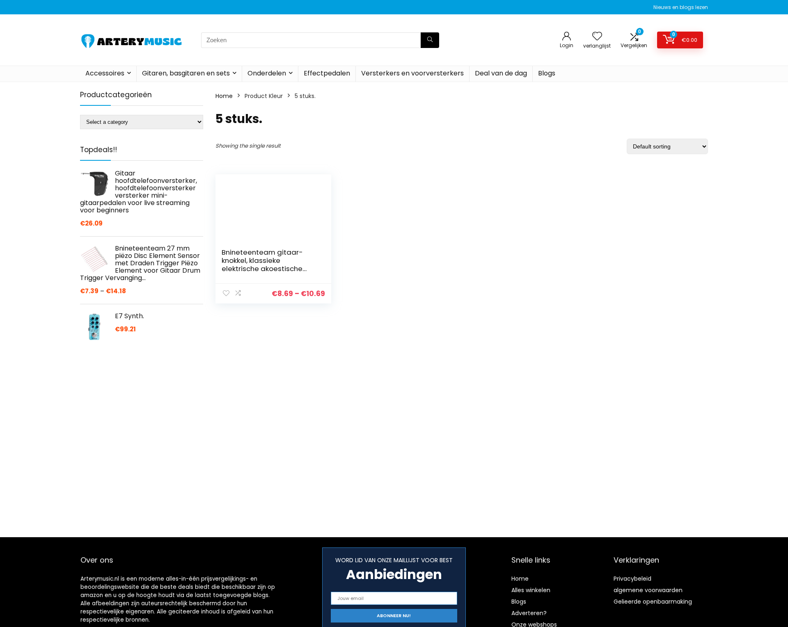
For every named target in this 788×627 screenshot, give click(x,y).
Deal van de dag (501, 73)
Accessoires (104, 73)
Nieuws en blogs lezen (680, 7)
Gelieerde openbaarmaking (653, 601)
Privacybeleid (632, 579)
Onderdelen (266, 73)
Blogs (546, 73)
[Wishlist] (597, 36)
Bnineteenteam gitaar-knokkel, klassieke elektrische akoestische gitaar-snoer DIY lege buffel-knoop (262, 268)
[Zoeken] (430, 40)
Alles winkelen (530, 590)
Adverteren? (529, 613)
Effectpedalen (327, 73)
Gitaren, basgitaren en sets (186, 73)
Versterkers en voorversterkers (412, 73)
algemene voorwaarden (648, 590)
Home (224, 96)
